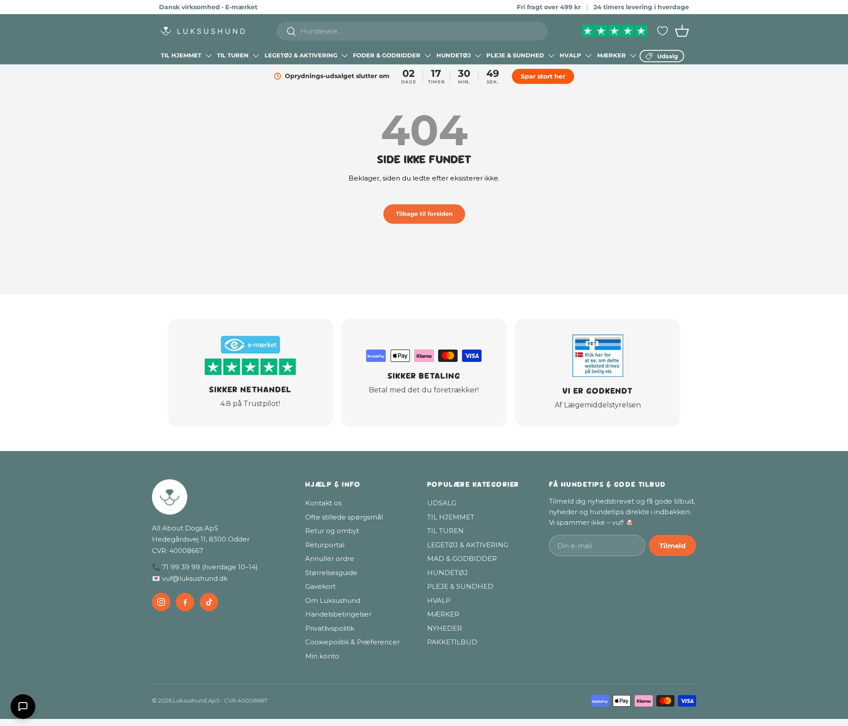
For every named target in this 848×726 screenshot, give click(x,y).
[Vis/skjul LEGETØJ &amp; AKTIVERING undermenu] (344, 55)
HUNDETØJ (453, 55)
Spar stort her (543, 76)
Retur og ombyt (332, 531)
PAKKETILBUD (452, 642)
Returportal (324, 545)
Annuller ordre (329, 558)
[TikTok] (209, 602)
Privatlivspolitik (329, 628)
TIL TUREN (233, 55)
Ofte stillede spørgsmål (344, 517)
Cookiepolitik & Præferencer (352, 642)
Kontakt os (323, 503)
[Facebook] (185, 602)
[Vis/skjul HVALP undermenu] (588, 55)
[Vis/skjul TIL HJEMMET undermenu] (208, 55)
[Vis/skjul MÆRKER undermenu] (633, 55)
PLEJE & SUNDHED (515, 55)
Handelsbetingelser (338, 614)
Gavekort (320, 586)
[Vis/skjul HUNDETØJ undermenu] (478, 55)
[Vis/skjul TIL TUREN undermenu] (255, 55)
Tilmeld (672, 546)
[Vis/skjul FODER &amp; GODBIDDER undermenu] (427, 55)
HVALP (570, 55)
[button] (682, 31)
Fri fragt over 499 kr (549, 7)
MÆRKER (611, 55)
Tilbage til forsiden (424, 213)
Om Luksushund (332, 600)
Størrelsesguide (331, 572)
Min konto (322, 656)
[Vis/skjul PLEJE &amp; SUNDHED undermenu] (551, 55)
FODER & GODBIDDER (386, 55)
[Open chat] (23, 706)
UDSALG (441, 503)
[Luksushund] (220, 497)
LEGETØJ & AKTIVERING (301, 55)
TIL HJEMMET (181, 55)
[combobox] (412, 31)
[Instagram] (161, 602)
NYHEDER (444, 628)
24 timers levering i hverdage (641, 7)
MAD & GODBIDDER (462, 558)
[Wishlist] (662, 31)
